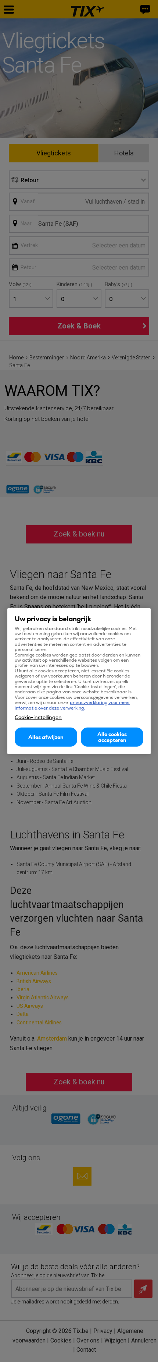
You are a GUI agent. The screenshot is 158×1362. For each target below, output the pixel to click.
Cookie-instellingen (38, 717)
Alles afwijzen (46, 737)
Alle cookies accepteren (112, 737)
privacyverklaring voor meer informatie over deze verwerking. (72, 705)
